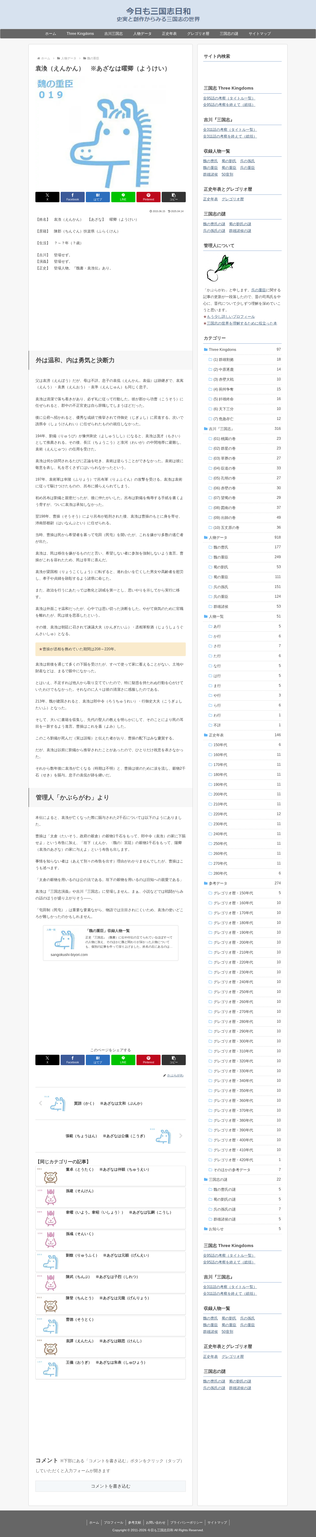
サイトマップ (217, 1522)
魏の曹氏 (210, 161)
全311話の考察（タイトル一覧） (230, 130)
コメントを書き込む (110, 1486)
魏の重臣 (210, 168)
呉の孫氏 (247, 161)
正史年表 (210, 199)
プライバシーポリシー (186, 1522)
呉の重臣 (247, 168)
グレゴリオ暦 (233, 199)
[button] (174, 197)
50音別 (227, 174)
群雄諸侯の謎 (240, 231)
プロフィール (113, 1522)
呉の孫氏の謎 (214, 231)
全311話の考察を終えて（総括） (230, 136)
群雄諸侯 (210, 174)
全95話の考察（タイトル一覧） (229, 98)
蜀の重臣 (229, 168)
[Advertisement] (110, 309)
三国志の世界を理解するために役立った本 (242, 323)
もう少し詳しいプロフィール (231, 317)
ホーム (94, 1522)
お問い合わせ (155, 1522)
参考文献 (134, 1522)
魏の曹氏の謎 (214, 224)
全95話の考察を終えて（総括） (229, 105)
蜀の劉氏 (229, 161)
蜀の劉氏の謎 (240, 224)
